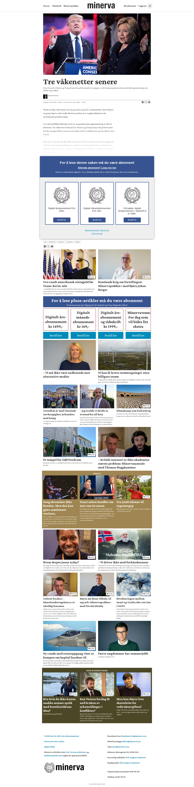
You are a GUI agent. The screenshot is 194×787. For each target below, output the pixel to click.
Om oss (46, 6)
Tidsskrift (56, 6)
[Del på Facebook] (142, 102)
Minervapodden (71, 6)
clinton (69, 242)
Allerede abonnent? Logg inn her (97, 167)
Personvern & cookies (54, 741)
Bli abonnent (130, 6)
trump (77, 242)
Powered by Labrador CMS (97, 784)
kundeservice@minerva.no (134, 736)
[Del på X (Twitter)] (145, 102)
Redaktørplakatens (53, 755)
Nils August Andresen (136, 757)
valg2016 (61, 242)
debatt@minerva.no (131, 741)
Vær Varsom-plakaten (76, 752)
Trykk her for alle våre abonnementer (61, 736)
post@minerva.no (120, 747)
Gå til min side (97, 234)
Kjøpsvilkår (49, 747)
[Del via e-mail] (149, 102)
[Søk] (150, 6)
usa (45, 242)
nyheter (52, 242)
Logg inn (142, 6)
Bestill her (61, 220)
